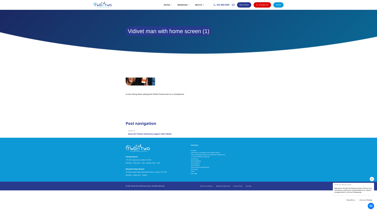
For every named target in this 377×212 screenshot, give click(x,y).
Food (193, 171)
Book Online (244, 5)
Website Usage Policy (223, 186)
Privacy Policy (237, 186)
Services (167, 5)
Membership (182, 5)
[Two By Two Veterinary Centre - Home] (102, 5)
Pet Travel (195, 169)
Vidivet (278, 5)
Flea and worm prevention (201, 167)
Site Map (248, 186)
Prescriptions (196, 165)
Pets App (195, 173)
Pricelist (194, 150)
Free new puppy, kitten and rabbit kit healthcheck (209, 155)
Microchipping (197, 161)
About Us (198, 5)
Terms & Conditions (206, 186)
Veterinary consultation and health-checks (206, 153)
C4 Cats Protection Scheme (201, 157)
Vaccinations (196, 163)
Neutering (195, 159)
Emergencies (264, 5)
